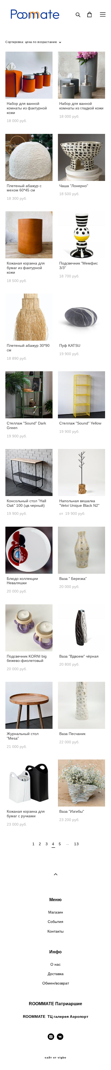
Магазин (55, 912)
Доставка (56, 974)
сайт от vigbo (55, 1057)
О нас (55, 964)
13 (76, 844)
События (55, 921)
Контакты (55, 931)
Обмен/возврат (55, 983)
